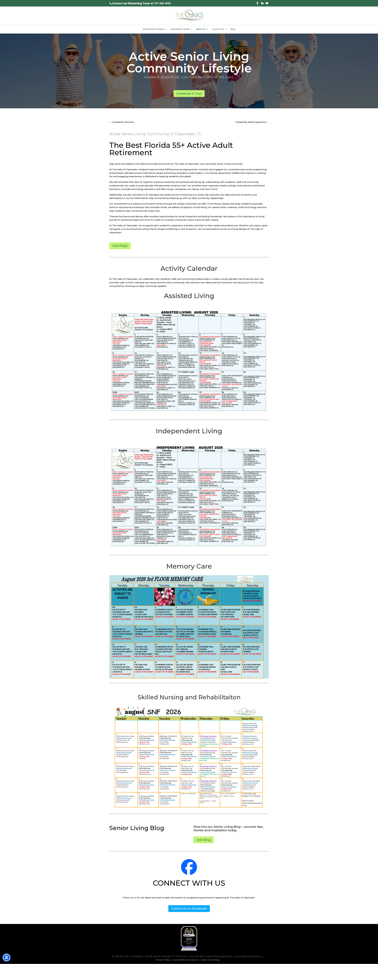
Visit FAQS (120, 246)
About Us (201, 29)
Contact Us (218, 29)
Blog (233, 29)
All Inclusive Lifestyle (153, 29)
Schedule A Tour (189, 93)
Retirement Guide (180, 29)
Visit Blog (203, 840)
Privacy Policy (163, 959)
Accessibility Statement (185, 959)
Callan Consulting (210, 959)
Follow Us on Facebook (189, 908)
